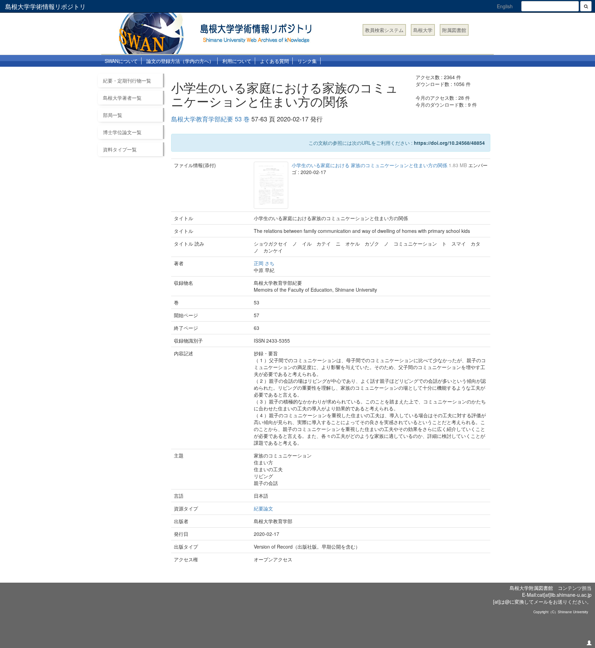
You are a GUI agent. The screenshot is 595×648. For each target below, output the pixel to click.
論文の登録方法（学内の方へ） (180, 60)
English (505, 6)
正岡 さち (264, 263)
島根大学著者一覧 (122, 97)
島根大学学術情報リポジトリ (45, 6)
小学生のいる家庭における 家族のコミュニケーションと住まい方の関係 (370, 165)
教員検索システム (384, 29)
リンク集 (307, 60)
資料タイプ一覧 (120, 149)
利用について (236, 60)
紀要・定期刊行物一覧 (127, 80)
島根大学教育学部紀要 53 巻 (210, 118)
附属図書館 (454, 29)
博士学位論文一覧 (122, 132)
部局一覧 (112, 114)
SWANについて (121, 60)
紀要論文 (263, 508)
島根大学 (422, 29)
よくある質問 (274, 60)
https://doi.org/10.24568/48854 (449, 142)
